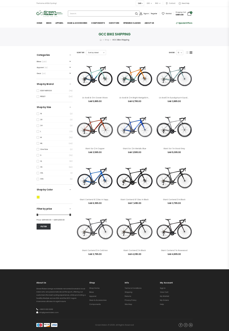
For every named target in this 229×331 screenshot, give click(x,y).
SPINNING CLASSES (132, 23)
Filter (44, 226)
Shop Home (94, 288)
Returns (128, 296)
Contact (172, 3)
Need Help (185, 3)
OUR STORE (114, 23)
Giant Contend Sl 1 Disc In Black (134, 199)
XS (41, 167)
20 (41, 119)
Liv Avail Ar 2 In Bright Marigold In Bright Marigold (140, 97)
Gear (39, 73)
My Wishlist (164, 296)
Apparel (40, 67)
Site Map (128, 304)
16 (41, 113)
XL (41, 161)
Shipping (128, 292)
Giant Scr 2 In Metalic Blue (134, 148)
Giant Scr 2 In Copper (95, 148)
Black (39, 197)
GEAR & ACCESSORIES (77, 23)
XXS (41, 179)
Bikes (39, 62)
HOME (39, 23)
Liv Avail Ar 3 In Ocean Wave (95, 97)
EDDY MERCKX (46, 90)
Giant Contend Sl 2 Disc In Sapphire (96, 199)
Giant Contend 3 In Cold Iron (95, 250)
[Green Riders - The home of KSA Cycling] (49, 13)
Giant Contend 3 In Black (174, 199)
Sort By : (81, 52)
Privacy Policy (130, 300)
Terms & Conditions (133, 288)
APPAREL (59, 23)
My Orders (164, 300)
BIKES (48, 23)
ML (41, 143)
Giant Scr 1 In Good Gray (174, 148)
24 (41, 125)
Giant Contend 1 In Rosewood (174, 250)
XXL (41, 173)
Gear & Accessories (98, 300)
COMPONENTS (98, 23)
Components (95, 304)
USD (148, 3)
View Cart (164, 292)
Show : (172, 52)
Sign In (163, 288)
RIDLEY (42, 96)
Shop (107, 39)
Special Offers (185, 23)
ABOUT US (149, 23)
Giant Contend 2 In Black (134, 250)
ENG (156, 3)
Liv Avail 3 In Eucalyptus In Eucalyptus (175, 97)
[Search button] (136, 14)
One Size (44, 149)
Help (162, 304)
